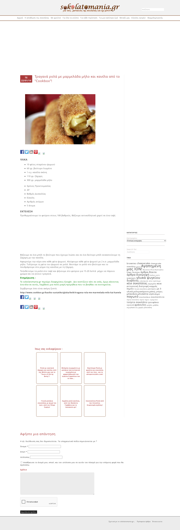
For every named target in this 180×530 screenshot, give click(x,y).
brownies (131, 263)
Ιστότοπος (25, 457)
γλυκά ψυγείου (148, 278)
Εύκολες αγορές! (139, 18)
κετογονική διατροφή (138, 286)
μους (152, 291)
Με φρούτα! (56, 18)
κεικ (159, 283)
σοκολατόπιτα (157, 297)
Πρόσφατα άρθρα (143, 521)
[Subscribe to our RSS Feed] (36, 299)
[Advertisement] (90, 30)
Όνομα (24, 446)
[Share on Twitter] (27, 152)
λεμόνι (130, 288)
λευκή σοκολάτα (141, 289)
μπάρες (159, 291)
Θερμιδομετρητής (155, 18)
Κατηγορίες (132, 238)
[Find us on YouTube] (40, 299)
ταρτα (142, 300)
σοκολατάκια (144, 297)
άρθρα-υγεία (155, 275)
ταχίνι (147, 300)
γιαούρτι (131, 278)
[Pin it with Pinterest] (36, 152)
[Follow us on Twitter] (27, 297)
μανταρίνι (152, 289)
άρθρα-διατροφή (138, 274)
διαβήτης (133, 280)
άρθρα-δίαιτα (149, 272)
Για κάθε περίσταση (88, 18)
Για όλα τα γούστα (71, 18)
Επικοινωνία (157, 521)
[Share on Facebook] (22, 152)
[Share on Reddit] (31, 152)
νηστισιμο (154, 294)
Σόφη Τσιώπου (133, 272)
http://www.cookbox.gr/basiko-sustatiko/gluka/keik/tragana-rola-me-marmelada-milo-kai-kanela (70, 292)
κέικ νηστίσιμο (155, 281)
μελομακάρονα (141, 291)
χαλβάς (149, 305)
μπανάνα (132, 293)
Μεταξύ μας (125, 18)
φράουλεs (140, 304)
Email (23, 452)
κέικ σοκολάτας (137, 283)
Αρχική (20, 18)
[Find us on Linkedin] (31, 299)
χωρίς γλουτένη (145, 307)
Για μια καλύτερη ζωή (108, 18)
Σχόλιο (23, 469)
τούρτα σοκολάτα (137, 302)
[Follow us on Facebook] (22, 297)
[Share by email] (45, 154)
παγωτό (132, 296)
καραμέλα (152, 284)
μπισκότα (143, 293)
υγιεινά (130, 305)
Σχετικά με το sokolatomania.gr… (122, 521)
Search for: (132, 249)
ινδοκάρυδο (143, 281)
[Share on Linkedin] (40, 154)
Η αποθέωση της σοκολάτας (37, 18)
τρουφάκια (153, 302)
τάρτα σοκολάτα (133, 300)
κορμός (153, 286)
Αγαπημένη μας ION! (144, 267)
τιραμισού (154, 300)
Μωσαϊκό (146, 270)
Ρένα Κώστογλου (156, 270)
